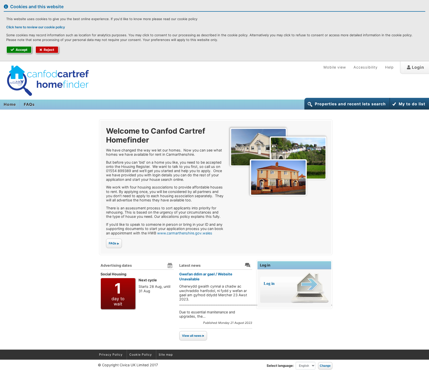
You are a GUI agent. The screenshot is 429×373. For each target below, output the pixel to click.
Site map (166, 354)
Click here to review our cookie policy (35, 27)
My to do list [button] (412, 104)
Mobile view (334, 67)
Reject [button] (48, 50)
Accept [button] (21, 50)
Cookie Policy (140, 354)
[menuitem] (10, 105)
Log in (265, 265)
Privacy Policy (111, 354)
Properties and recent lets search (350, 104)
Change (325, 366)
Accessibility (366, 67)
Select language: (280, 366)
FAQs (29, 104)
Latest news (190, 265)
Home (10, 104)
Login (417, 67)
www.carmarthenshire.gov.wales (184, 233)
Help (389, 67)
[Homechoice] (45, 81)
